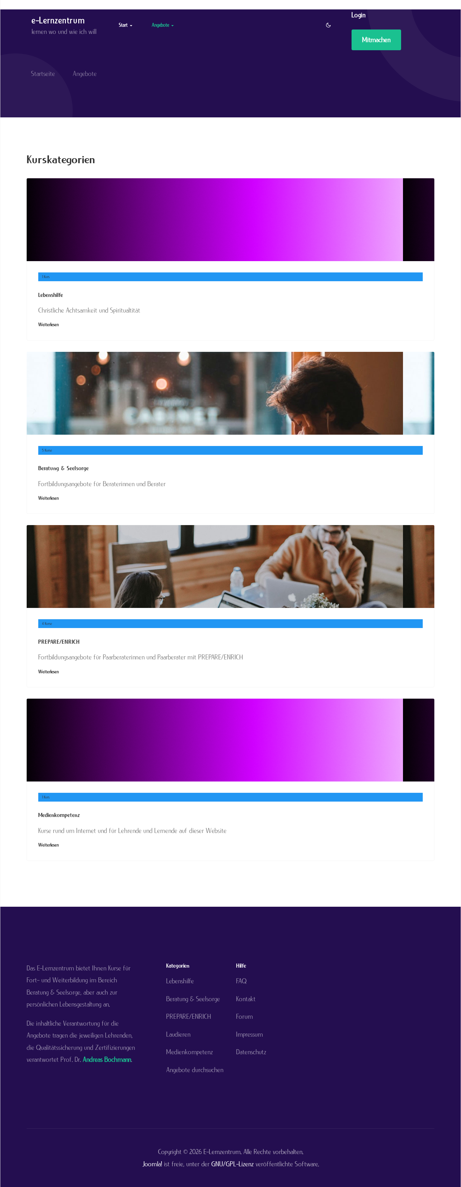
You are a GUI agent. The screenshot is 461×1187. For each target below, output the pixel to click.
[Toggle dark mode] (328, 25)
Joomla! (152, 1164)
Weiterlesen (48, 324)
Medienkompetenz (59, 815)
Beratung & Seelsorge (63, 468)
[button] (126, 25)
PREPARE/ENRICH (58, 641)
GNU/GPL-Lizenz (232, 1164)
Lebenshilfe (50, 295)
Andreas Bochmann (107, 1059)
